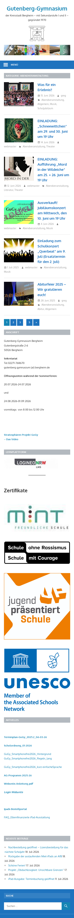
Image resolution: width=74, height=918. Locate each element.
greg (63, 95)
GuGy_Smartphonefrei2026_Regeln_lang (28, 758)
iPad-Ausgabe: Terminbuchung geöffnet (31, 879)
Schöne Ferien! (16, 865)
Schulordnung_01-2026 (18, 745)
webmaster (10, 146)
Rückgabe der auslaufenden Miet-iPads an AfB (35, 856)
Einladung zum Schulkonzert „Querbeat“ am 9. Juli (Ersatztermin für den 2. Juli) (52, 251)
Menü (14, 64)
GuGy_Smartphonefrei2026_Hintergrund (27, 754)
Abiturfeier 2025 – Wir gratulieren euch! (52, 289)
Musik (53, 103)
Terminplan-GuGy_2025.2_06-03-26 (25, 737)
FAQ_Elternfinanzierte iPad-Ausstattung (27, 817)
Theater (50, 146)
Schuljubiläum (45, 108)
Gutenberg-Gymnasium (37, 8)
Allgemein (43, 103)
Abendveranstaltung (52, 99)
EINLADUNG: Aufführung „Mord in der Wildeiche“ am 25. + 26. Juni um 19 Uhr (53, 169)
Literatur (8, 189)
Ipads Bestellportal (15, 809)
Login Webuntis (13, 792)
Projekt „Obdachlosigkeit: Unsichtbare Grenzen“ (36, 870)
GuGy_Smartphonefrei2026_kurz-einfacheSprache (33, 767)
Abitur (41, 308)
